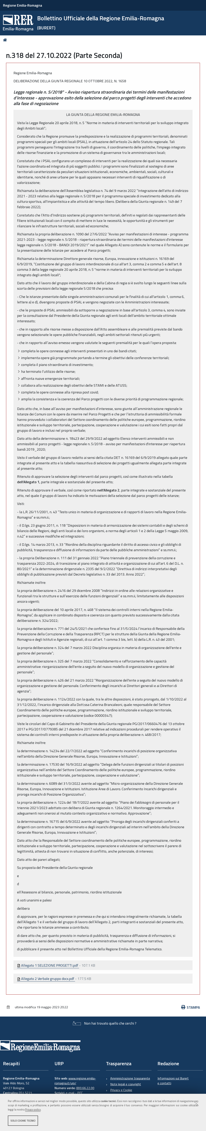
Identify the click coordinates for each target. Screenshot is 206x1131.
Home (5, 40)
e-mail (70, 1092)
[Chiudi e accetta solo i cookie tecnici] (196, 1103)
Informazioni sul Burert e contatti (173, 1081)
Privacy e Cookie (121, 1090)
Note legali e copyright (125, 1084)
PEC (80, 1092)
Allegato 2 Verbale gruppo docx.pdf (47, 978)
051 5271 (25, 1092)
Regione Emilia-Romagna (22, 5)
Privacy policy (33, 1109)
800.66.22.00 (85, 1088)
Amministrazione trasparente (130, 1078)
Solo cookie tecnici (22, 1121)
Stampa (193, 1007)
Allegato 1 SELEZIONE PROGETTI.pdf (49, 965)
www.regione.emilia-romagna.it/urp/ (75, 1081)
